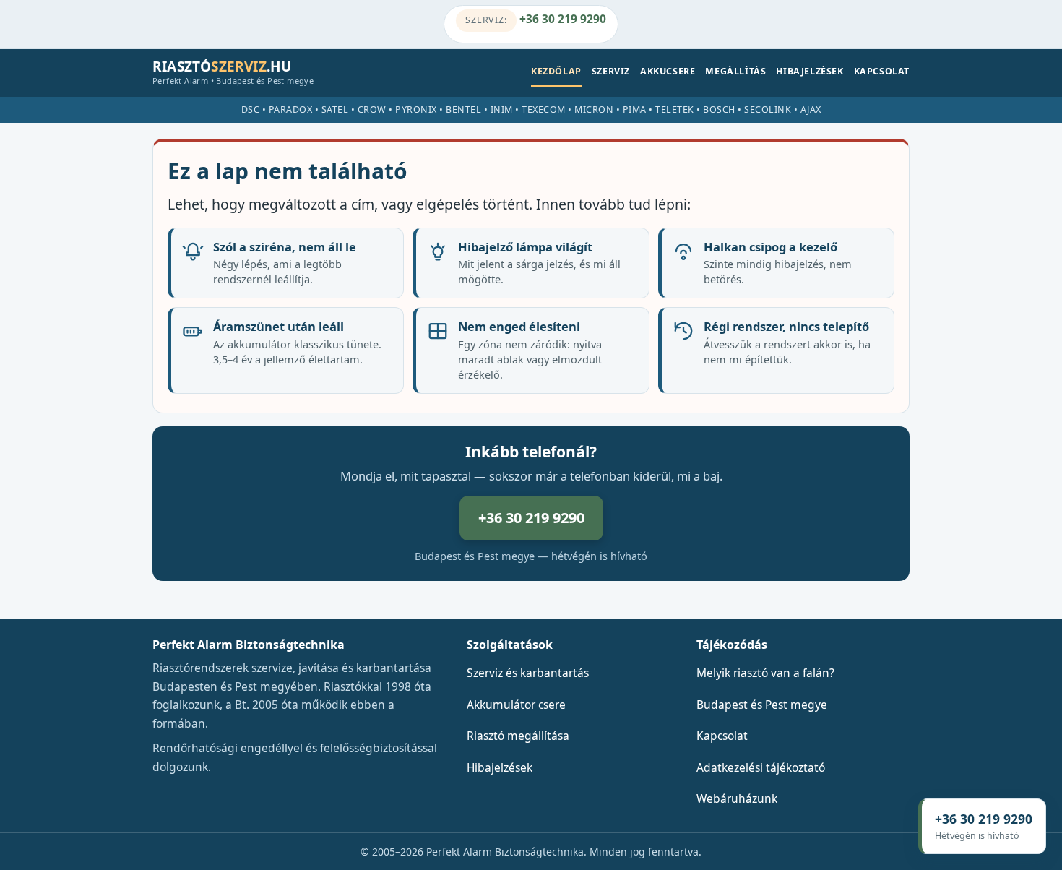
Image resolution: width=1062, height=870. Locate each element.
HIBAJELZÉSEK (809, 71)
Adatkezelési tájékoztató (760, 767)
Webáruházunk (736, 798)
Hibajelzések (499, 767)
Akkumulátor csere (516, 704)
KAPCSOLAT (882, 71)
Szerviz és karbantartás (528, 673)
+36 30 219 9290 (535, 19)
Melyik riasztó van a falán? (765, 673)
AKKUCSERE (667, 71)
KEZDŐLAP (556, 71)
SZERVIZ (611, 71)
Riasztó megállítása (518, 736)
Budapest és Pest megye (761, 704)
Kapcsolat (722, 736)
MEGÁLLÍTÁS (735, 71)
